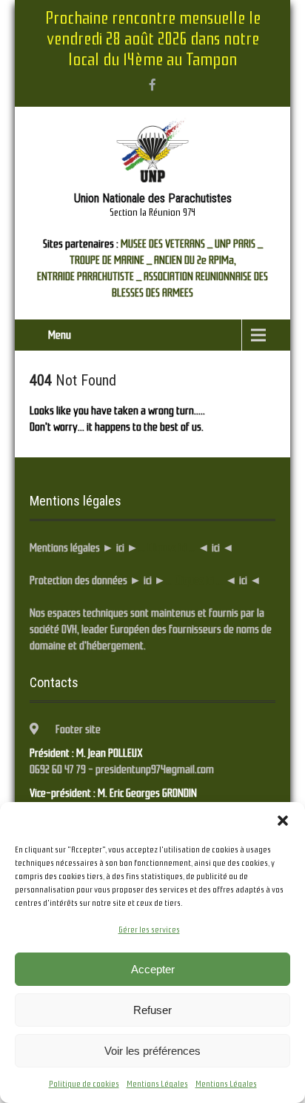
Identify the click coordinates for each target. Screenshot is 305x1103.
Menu (59, 335)
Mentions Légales (157, 1084)
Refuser (152, 1010)
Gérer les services (149, 929)
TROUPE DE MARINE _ (111, 260)
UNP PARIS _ (239, 244)
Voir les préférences (152, 1050)
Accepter (153, 969)
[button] (282, 820)
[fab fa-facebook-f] (152, 84)
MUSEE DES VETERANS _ (166, 244)
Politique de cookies (84, 1084)
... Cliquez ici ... (166, 547)
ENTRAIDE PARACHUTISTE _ (89, 276)
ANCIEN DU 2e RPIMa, (195, 260)
